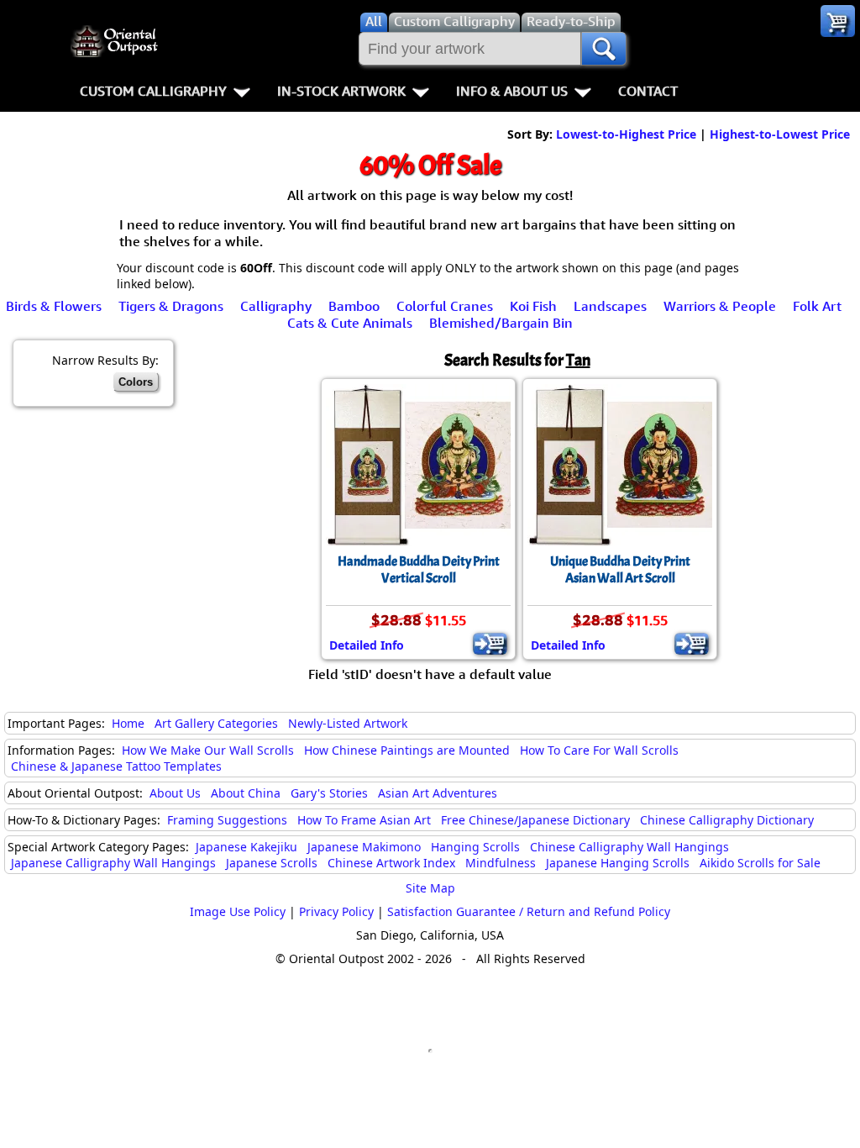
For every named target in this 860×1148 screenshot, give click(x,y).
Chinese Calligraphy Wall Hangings (629, 847)
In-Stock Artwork (341, 90)
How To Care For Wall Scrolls (599, 750)
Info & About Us (512, 90)
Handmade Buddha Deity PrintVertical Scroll (419, 570)
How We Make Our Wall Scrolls (208, 750)
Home (128, 723)
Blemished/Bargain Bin (501, 322)
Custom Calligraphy (153, 90)
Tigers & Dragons (170, 306)
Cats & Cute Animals (349, 322)
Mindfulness (500, 863)
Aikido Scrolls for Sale (760, 863)
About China (246, 793)
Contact (648, 90)
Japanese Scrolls (271, 863)
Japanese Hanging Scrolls (618, 863)
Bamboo (354, 306)
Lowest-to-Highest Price (626, 134)
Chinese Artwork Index (391, 863)
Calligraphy (276, 306)
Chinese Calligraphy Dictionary (727, 820)
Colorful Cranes (444, 306)
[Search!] (604, 49)
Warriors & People (719, 306)
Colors (135, 382)
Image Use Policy (238, 911)
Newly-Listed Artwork (347, 723)
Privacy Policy (336, 911)
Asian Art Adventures (437, 793)
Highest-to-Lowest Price (780, 134)
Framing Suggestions (227, 820)
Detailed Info (366, 645)
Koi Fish (533, 306)
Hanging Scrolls (475, 847)
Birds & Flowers (54, 306)
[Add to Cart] (490, 644)
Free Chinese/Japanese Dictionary (535, 820)
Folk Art (817, 306)
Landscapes (610, 306)
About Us (175, 793)
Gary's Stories (329, 793)
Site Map (430, 888)
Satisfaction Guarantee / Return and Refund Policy (528, 911)
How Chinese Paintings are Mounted (407, 750)
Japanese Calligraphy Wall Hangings (113, 863)
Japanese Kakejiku (246, 847)
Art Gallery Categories (216, 723)
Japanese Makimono (364, 847)
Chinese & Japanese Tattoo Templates (116, 766)
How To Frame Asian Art (364, 820)
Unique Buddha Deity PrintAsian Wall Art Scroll (620, 570)
